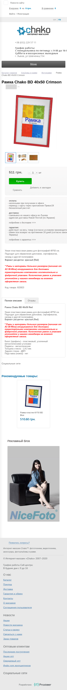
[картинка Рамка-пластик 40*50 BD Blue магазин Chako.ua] (33, 396)
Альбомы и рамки (29, 73)
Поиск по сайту (17, 3)
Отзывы (31, 300)
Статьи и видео (11, 629)
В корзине (14, 8)
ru (59, 19)
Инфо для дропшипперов (17, 665)
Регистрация (23, 14)
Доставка (8, 589)
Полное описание (13, 300)
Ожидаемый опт (11, 661)
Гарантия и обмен (13, 593)
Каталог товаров (9, 73)
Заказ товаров (10, 638)
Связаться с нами (12, 634)
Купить (20, 181)
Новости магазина (13, 625)
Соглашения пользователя (17, 607)
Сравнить (17, 190)
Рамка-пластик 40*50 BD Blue (31, 414)
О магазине (9, 603)
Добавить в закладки (40, 187)
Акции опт (8, 656)
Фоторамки (46, 73)
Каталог (7, 580)
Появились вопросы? (19, 543)
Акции (6, 620)
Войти (12, 14)
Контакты (8, 598)
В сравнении (48, 8)
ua (54, 19)
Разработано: (25, 685)
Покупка (7, 584)
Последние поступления (16, 651)
